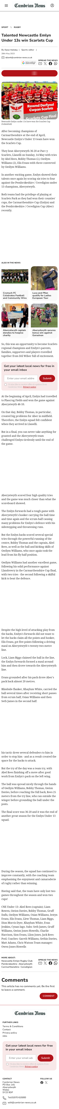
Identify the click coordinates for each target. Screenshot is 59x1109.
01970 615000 (18, 1097)
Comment (48, 995)
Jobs (5, 1035)
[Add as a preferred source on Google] (28, 62)
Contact (7, 1029)
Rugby (17, 27)
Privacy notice (29, 387)
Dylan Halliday (11, 50)
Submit (47, 378)
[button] (6, 5)
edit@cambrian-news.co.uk (22, 1102)
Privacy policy (10, 1032)
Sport (4, 27)
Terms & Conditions (13, 1026)
